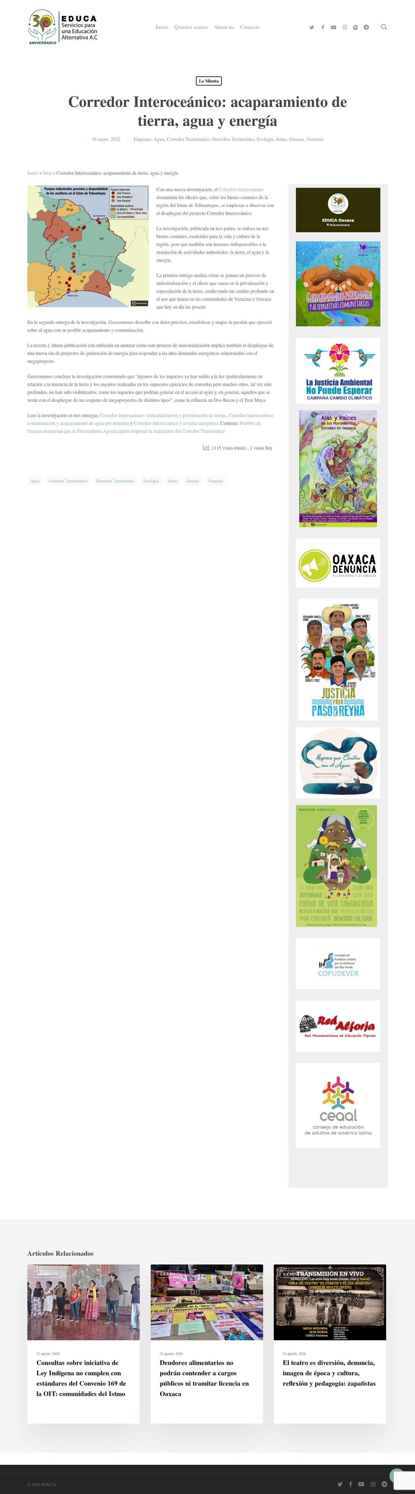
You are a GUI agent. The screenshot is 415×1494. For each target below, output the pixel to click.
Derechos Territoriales (233, 139)
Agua (159, 139)
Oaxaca (296, 139)
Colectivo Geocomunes (241, 189)
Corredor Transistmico (188, 139)
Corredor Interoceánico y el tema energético (176, 423)
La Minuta (209, 81)
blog (47, 173)
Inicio (32, 173)
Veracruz (315, 139)
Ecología (265, 139)
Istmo (281, 139)
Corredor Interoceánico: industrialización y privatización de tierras (163, 415)
